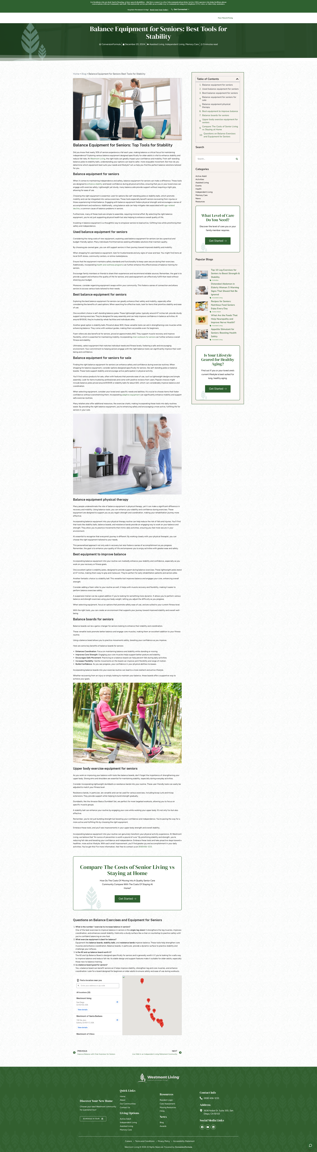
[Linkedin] (213, 1127)
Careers (184, 18)
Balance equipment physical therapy (216, 106)
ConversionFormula (183, 1147)
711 (151, 2)
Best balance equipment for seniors (220, 93)
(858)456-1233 (145, 846)
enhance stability (94, 184)
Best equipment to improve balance (220, 111)
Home (76, 74)
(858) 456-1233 (211, 1098)
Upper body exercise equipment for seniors (220, 121)
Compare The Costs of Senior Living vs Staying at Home (220, 128)
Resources (170, 18)
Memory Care (192, 44)
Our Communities (124, 18)
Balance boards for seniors (215, 115)
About (158, 18)
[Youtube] (207, 1127)
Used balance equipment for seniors (220, 88)
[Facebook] (202, 1127)
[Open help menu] (310, 1145)
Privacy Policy (164, 1141)
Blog (83, 74)
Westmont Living (97, 158)
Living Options (143, 18)
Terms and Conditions (144, 1141)
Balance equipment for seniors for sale (219, 99)
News (193, 18)
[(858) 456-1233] (201, 1098)
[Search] (237, 159)
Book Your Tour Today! (159, 9)
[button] (237, 79)
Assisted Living (156, 44)
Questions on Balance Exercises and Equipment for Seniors (220, 135)
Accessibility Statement (184, 1141)
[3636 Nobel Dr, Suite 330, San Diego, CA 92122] (201, 1110)
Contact (204, 18)
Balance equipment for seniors (217, 84)
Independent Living (175, 44)
